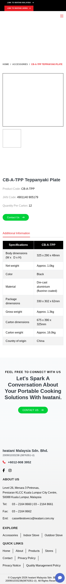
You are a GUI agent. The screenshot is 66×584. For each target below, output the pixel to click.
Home (6, 550)
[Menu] (61, 16)
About (19, 550)
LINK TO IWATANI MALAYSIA (19, 3)
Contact (7, 558)
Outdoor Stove (54, 535)
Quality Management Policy (43, 565)
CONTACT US (30, 410)
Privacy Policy (27, 558)
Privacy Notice (12, 565)
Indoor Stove (31, 535)
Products (34, 550)
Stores (49, 550)
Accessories (10, 535)
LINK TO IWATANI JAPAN (17, 8)
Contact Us (13, 217)
